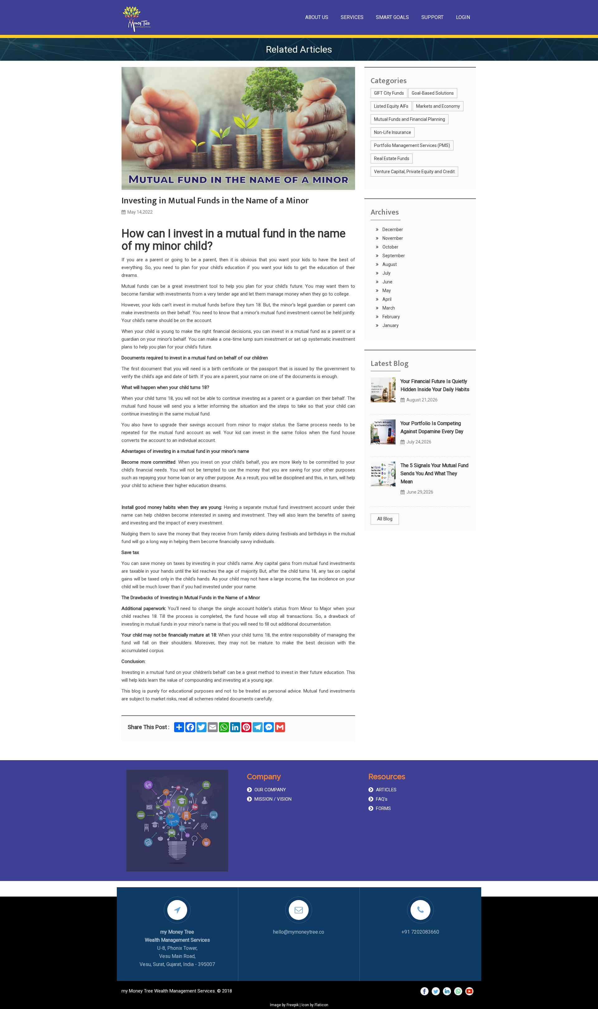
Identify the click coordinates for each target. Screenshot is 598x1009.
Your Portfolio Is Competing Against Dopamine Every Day (432, 427)
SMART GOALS (392, 17)
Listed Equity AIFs (391, 106)
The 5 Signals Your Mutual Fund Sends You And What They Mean (434, 473)
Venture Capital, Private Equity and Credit (414, 171)
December (392, 229)
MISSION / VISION (273, 799)
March (388, 308)
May (386, 290)
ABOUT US (316, 17)
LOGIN (463, 17)
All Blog (384, 519)
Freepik (293, 1005)
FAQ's (381, 799)
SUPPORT (432, 17)
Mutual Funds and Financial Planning (409, 119)
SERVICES (352, 17)
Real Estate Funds (391, 158)
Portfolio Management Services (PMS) (412, 145)
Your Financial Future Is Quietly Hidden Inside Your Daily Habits (435, 385)
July (386, 273)
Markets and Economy (438, 106)
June (387, 281)
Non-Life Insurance (392, 132)
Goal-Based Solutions (433, 93)
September (393, 255)
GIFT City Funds (389, 93)
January (390, 325)
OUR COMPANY (270, 790)
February (391, 316)
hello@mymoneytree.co (298, 932)
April (387, 299)
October (390, 246)
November (392, 238)
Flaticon (321, 1005)
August (389, 264)
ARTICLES (386, 790)
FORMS (383, 808)
